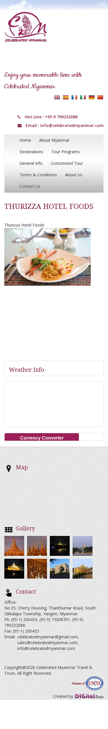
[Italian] (83, 97)
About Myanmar (54, 140)
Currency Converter (42, 437)
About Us (73, 174)
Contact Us (30, 186)
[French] (74, 97)
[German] (91, 97)
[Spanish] (66, 97)
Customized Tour (67, 163)
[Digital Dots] (89, 696)
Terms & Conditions (38, 174)
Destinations (31, 151)
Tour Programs (65, 151)
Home (25, 140)
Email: (9, 637)
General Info (31, 163)
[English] (57, 97)
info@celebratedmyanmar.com (72, 125)
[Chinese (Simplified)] (100, 97)
